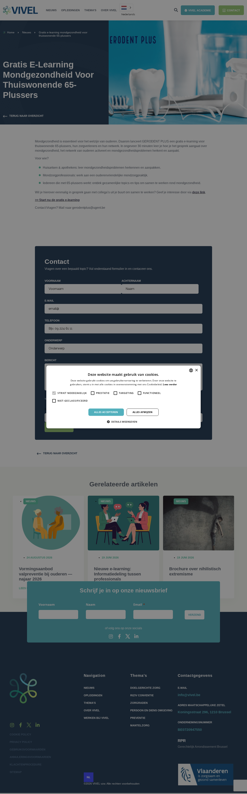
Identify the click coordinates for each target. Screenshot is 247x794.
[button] (123, 422)
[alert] (123, 397)
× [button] (196, 370)
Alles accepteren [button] (106, 412)
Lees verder (170, 384)
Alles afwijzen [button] (143, 412)
